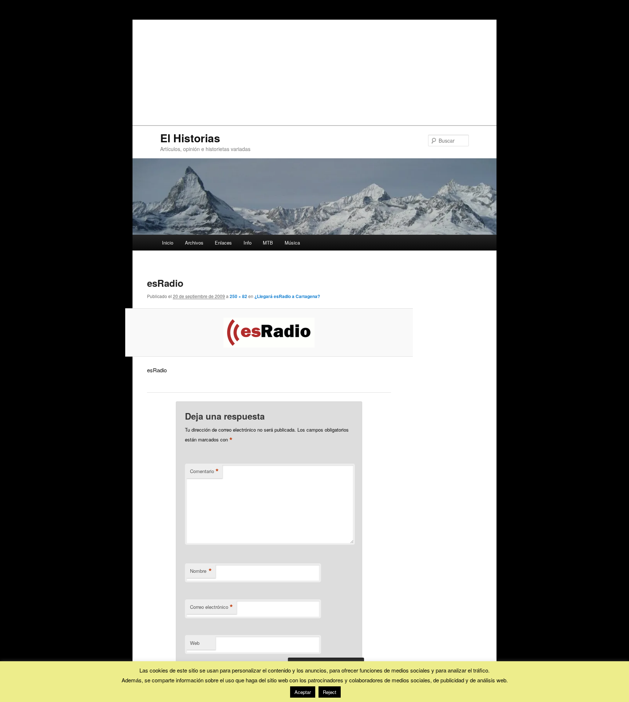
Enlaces (223, 242)
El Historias (190, 138)
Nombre (201, 571)
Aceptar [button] (302, 692)
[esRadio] (269, 333)
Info (248, 242)
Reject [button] (329, 692)
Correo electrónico (211, 607)
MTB (268, 242)
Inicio (167, 242)
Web (194, 642)
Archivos (194, 242)
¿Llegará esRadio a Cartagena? (287, 296)
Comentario (204, 471)
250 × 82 (238, 296)
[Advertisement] (314, 71)
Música (292, 242)
